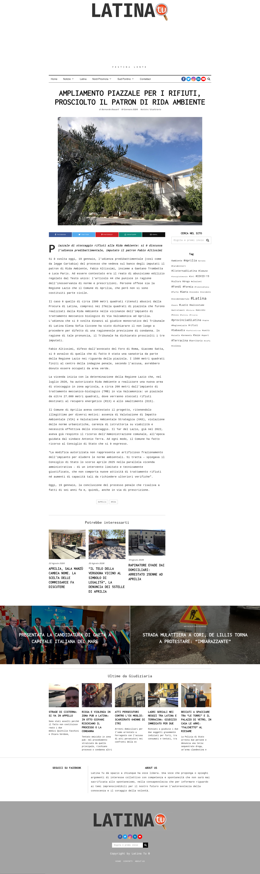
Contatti (128, 861)
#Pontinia (184, 315)
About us (140, 861)
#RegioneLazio (179, 325)
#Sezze (196, 335)
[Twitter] (188, 79)
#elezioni (196, 281)
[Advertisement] (130, 43)
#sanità (205, 330)
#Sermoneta (186, 335)
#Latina (198, 298)
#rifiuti (193, 325)
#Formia (188, 286)
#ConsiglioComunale (179, 276)
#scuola (175, 335)
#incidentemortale (180, 299)
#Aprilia (102, 502)
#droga (186, 281)
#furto (175, 292)
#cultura (176, 281)
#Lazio (183, 304)
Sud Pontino (124, 79)
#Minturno (190, 310)
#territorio (196, 340)
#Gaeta (184, 291)
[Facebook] (183, 79)
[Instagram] (193, 79)
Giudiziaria (155, 109)
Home (54, 79)
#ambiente (176, 260)
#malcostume (196, 305)
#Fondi (176, 286)
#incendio (194, 292)
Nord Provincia (100, 79)
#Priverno (193, 315)
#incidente (205, 292)
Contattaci (145, 79)
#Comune (203, 270)
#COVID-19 (202, 276)
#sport (205, 335)
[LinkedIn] (198, 79)
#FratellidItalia (202, 287)
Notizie (67, 79)
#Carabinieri (178, 266)
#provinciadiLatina (186, 320)
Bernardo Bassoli (110, 109)
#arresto (201, 261)
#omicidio (200, 310)
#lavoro (174, 305)
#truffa (207, 341)
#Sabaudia (178, 330)
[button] (207, 240)
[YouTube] (203, 79)
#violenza (176, 346)
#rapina (206, 320)
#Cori (191, 276)
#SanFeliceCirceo (193, 330)
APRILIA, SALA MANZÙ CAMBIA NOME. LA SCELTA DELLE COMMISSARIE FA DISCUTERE (66, 578)
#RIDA (113, 502)
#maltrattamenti (178, 310)
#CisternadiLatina (184, 270)
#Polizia (175, 315)
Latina (83, 79)
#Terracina (179, 340)
